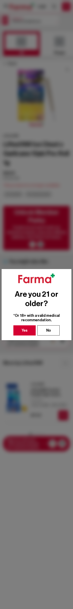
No (48, 330)
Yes (25, 330)
